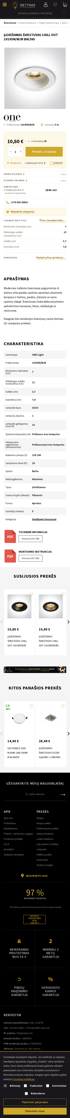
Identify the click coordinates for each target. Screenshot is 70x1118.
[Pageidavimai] (55, 4)
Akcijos (40, 818)
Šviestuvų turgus (45, 865)
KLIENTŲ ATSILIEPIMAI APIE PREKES (34, 919)
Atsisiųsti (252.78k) (30, 538)
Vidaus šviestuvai (45, 833)
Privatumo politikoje (23, 1079)
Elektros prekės (44, 854)
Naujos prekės (44, 823)
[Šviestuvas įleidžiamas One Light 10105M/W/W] (35, 78)
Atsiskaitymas (10, 828)
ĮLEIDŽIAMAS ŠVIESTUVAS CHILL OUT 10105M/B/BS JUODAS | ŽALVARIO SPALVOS (49, 645)
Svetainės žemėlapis (14, 854)
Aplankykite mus (37, 875)
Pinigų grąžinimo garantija (19, 991)
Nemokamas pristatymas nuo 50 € (19, 953)
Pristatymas (10, 823)
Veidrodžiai (42, 859)
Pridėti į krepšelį (44, 151)
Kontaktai (9, 849)
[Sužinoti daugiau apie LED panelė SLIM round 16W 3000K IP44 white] (19, 718)
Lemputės (41, 849)
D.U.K (6, 844)
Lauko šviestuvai (45, 839)
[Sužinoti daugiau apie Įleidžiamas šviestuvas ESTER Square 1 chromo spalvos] (51, 718)
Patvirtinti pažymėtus (35, 1102)
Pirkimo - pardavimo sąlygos (18, 833)
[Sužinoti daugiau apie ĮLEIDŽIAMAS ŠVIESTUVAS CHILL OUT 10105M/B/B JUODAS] (19, 606)
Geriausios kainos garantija (50, 991)
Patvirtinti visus (35, 1111)
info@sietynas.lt (24, 1033)
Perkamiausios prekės (47, 828)
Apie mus (8, 818)
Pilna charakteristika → (53, 220)
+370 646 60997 (32, 1028)
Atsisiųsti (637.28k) (30, 558)
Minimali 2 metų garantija (50, 953)
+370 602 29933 (16, 1028)
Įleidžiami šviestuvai (44, 519)
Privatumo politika (13, 839)
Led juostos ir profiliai (47, 844)
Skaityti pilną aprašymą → (51, 257)
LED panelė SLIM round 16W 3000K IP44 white (17, 753)
